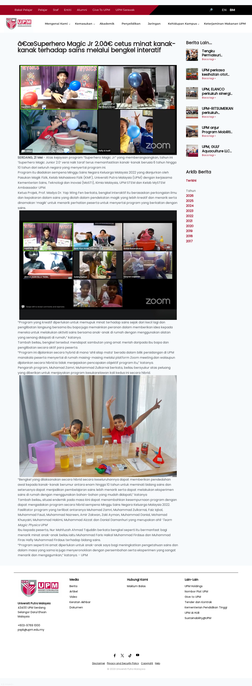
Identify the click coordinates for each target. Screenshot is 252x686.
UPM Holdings (194, 586)
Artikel (73, 591)
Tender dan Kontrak (198, 602)
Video (73, 597)
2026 (190, 195)
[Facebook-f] (114, 655)
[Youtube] (137, 655)
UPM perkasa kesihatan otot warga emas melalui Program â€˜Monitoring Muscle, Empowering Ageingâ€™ (216, 72)
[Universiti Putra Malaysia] (18, 24)
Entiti (67, 10)
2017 (189, 241)
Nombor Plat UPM (196, 591)
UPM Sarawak (125, 10)
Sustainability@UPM (198, 618)
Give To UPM (101, 10)
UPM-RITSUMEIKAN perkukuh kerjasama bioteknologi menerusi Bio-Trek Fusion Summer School (218, 110)
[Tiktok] (130, 655)
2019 (189, 231)
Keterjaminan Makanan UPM (225, 23)
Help (157, 663)
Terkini (191, 180)
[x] (122, 655)
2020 (190, 226)
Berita (73, 586)
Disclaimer (98, 663)
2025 (190, 201)
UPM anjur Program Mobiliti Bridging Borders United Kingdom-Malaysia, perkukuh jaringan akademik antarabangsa (217, 129)
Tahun (191, 190)
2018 (189, 236)
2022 (189, 216)
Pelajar (42, 10)
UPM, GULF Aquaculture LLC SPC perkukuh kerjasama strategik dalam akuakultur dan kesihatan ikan (216, 149)
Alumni (82, 10)
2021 (189, 221)
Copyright (147, 663)
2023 (189, 211)
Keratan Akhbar (80, 602)
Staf (55, 10)
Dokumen (76, 607)
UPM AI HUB (192, 613)
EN (224, 10)
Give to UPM (193, 597)
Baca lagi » (209, 59)
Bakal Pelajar (23, 10)
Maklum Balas (136, 586)
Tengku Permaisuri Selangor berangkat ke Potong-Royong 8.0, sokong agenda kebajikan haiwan (217, 53)
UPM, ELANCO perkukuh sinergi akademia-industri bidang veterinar (216, 91)
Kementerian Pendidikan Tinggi (206, 607)
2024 (190, 205)
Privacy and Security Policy (123, 663)
